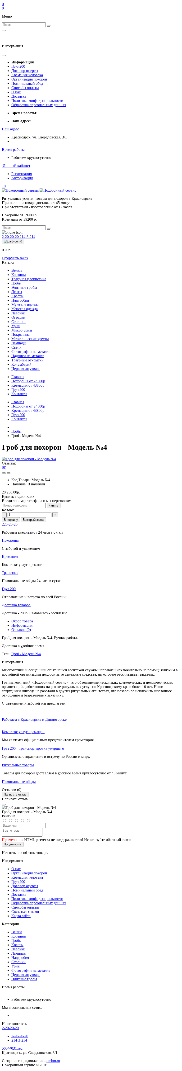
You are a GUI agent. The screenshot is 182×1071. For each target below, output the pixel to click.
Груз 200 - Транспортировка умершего (33, 748)
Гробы (16, 431)
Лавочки (18, 949)
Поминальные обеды (19, 782)
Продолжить (13, 844)
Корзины (18, 936)
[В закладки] (4, 473)
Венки (16, 932)
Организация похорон (29, 79)
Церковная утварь (25, 975)
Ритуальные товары (18, 765)
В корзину (11, 519)
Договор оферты (24, 71)
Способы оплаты (25, 88)
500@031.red (12, 1048)
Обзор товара (22, 621)
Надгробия (20, 958)
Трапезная (10, 573)
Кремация (27, 385)
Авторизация (22, 178)
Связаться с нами (25, 912)
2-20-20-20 (11, 237)
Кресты (17, 945)
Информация (21, 625)
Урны (15, 966)
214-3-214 (27, 237)
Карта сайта (21, 916)
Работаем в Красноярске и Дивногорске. (35, 719)
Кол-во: (8, 510)
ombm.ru (53, 1061)
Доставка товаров (16, 605)
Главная (17, 377)
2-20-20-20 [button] (10, 1028)
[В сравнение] (8, 473)
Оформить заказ (15, 258)
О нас (16, 92)
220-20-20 (10, 524)
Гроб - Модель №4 (26, 654)
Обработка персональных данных (38, 105)
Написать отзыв (15, 794)
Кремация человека (27, 75)
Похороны (28, 381)
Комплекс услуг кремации (23, 732)
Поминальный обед (27, 83)
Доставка (18, 96)
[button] (10, 129)
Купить (54, 505)
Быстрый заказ (33, 519)
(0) (4, 467)
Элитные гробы (24, 979)
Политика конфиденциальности (37, 101)
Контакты (19, 394)
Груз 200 (18, 66)
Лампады (18, 953)
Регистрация (21, 174)
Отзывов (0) (21, 630)
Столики (18, 962)
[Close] (4, 804)
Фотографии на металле (30, 970)
